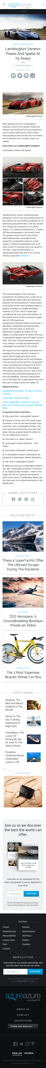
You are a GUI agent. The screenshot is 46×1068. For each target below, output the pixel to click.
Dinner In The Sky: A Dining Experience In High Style (13, 721)
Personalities (9, 935)
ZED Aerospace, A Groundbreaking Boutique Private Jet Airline (22, 621)
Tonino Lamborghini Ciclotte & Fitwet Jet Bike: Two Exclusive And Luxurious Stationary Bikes (23, 405)
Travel (6, 927)
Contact (23, 1015)
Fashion (26, 944)
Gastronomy (28, 931)
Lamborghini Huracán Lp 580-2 (16, 398)
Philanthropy (9, 931)
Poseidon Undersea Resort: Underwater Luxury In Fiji (14, 757)
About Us (23, 1009)
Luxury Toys (26, 44)
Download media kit (21, 1026)
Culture (6, 948)
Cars (23, 11)
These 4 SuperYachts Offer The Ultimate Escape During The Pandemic (23, 565)
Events (25, 940)
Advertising (23, 1021)
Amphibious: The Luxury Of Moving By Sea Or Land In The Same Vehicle (14, 739)
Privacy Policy (22, 981)
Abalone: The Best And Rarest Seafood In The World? (14, 705)
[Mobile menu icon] (4, 4)
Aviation (23, 612)
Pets (5, 944)
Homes (26, 927)
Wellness (27, 935)
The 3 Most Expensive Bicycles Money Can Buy (23, 675)
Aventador (24, 255)
